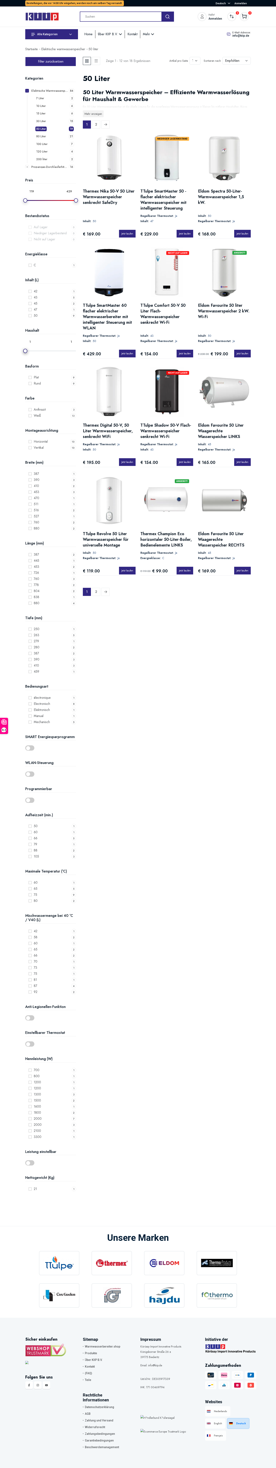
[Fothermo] (217, 1295)
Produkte (91, 1353)
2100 (37, 1130)
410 (36, 486)
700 (36, 1070)
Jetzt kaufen (127, 233)
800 (37, 1076)
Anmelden (240, 3)
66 (35, 838)
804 (36, 591)
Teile (88, 1380)
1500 (37, 1100)
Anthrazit (40, 409)
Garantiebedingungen (99, 1440)
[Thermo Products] (217, 1263)
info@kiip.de (240, 35)
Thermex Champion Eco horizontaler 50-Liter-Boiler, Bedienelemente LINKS (166, 539)
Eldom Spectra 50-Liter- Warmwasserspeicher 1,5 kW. (221, 197)
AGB (88, 1413)
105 (36, 856)
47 (35, 309)
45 (35, 303)
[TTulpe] (59, 1263)
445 (36, 560)
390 (36, 479)
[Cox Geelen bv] (59, 1295)
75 (35, 894)
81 (35, 979)
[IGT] (112, 1295)
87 (35, 985)
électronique (42, 697)
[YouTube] (46, 1385)
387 (36, 473)
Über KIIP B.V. (108, 34)
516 (36, 510)
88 (35, 850)
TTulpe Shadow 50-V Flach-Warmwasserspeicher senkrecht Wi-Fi (165, 431)
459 (36, 671)
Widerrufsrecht (95, 1427)
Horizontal (41, 441)
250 (36, 629)
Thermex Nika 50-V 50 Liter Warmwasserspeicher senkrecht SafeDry (109, 197)
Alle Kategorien (47, 34)
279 (36, 641)
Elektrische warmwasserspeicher (63, 49)
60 (36, 832)
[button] (50, 748)
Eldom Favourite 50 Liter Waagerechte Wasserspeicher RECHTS (221, 539)
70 (35, 961)
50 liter (93, 49)
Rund (37, 383)
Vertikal (39, 447)
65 (35, 888)
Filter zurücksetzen (50, 61)
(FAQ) (88, 1373)
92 (35, 992)
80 (36, 900)
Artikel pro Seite (178, 61)
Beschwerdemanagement (102, 1447)
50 (36, 315)
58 (35, 937)
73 (35, 967)
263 (36, 635)
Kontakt (132, 34)
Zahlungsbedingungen (100, 1433)
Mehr (147, 34)
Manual (38, 716)
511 (36, 504)
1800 (37, 1112)
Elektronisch (42, 709)
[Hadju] (164, 1295)
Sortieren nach (212, 61)
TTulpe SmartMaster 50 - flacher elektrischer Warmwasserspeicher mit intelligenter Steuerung (163, 199)
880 (36, 528)
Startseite (31, 49)
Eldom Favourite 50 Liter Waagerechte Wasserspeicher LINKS (221, 431)
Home (88, 34)
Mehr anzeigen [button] (93, 114)
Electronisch (42, 703)
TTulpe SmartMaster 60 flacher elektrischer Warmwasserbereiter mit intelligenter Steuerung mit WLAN (107, 317)
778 (36, 585)
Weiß (37, 415)
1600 (37, 1106)
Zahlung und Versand (99, 1420)
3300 (37, 1137)
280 (36, 647)
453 (36, 492)
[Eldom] (164, 1263)
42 (35, 291)
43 (35, 297)
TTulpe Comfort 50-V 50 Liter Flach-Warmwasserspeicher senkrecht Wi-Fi (163, 314)
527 (36, 516)
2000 (38, 1118)
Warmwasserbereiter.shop (102, 1346)
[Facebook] (29, 1385)
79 (35, 844)
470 (36, 498)
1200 (37, 1082)
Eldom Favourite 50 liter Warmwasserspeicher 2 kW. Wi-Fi (224, 311)
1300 (37, 1094)
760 (36, 522)
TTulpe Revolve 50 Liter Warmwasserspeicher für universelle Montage (106, 539)
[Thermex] (112, 1263)
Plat (36, 377)
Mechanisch (42, 722)
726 (36, 572)
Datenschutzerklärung (99, 1407)
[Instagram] (38, 1385)
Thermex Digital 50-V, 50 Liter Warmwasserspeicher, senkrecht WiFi (108, 431)
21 (35, 1189)
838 (36, 597)
